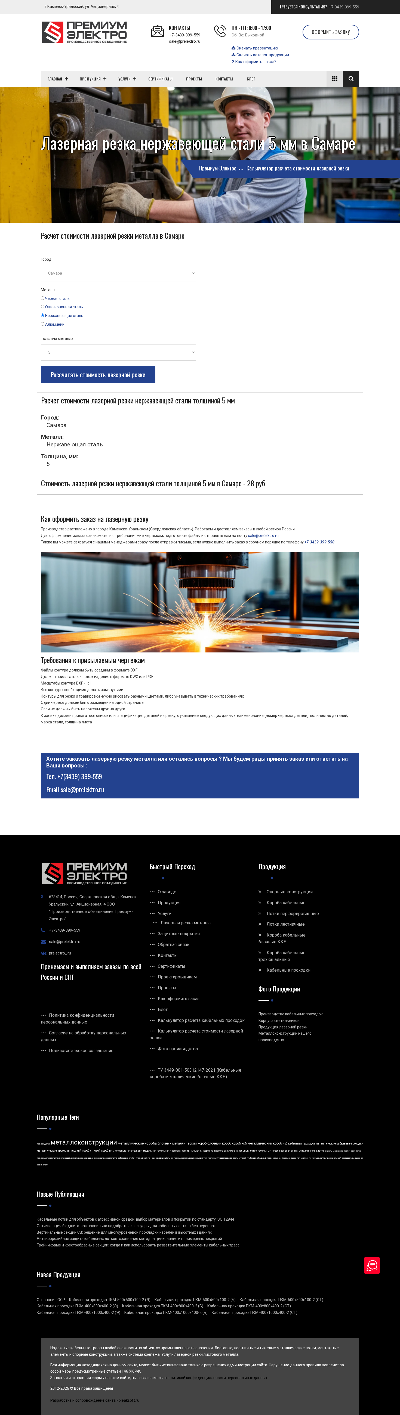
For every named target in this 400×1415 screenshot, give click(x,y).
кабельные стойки (126, 1158)
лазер (293, 1158)
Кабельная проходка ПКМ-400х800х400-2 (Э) (77, 1306)
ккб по (147, 1158)
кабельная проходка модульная (179, 1158)
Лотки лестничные (286, 924)
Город (46, 259)
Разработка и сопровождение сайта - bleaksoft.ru (94, 1400)
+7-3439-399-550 (319, 542)
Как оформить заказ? (255, 61)
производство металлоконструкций (53, 1158)
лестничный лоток (352, 1151)
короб (206, 1150)
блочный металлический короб (182, 1143)
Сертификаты (171, 966)
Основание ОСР (51, 1300)
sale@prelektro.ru (184, 41)
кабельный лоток (246, 1150)
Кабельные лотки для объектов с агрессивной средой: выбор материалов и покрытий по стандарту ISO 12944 (135, 1219)
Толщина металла (57, 338)
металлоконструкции (84, 1142)
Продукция (169, 902)
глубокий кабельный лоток (259, 1158)
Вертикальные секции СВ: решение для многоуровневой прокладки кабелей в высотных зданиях (124, 1232)
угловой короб (99, 1150)
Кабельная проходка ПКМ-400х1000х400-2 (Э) (78, 1312)
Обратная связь (173, 944)
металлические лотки (312, 1150)
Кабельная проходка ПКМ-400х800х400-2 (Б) (162, 1306)
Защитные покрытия (179, 933)
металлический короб (265, 1143)
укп (205, 1158)
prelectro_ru (60, 953)
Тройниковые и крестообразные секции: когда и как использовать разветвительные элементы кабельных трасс (138, 1245)
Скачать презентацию (256, 48)
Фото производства (178, 1048)
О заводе (167, 891)
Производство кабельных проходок (291, 1014)
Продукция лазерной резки (283, 1027)
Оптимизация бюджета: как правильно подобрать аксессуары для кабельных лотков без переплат (126, 1226)
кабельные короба (334, 1151)
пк (310, 1158)
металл (315, 1158)
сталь (235, 1158)
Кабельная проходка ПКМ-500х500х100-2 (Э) (109, 1300)
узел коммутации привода (220, 1158)
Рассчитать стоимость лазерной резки (98, 374)
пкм (112, 1150)
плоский (139, 1158)
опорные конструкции (128, 1150)
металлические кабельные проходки (339, 1143)
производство (43, 1144)
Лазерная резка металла (186, 922)
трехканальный (334, 1158)
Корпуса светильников (279, 1020)
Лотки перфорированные (293, 913)
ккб (285, 1143)
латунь (322, 1158)
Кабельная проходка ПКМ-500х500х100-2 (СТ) (281, 1300)
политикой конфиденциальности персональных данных (216, 1378)
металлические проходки (53, 1150)
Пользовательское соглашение (81, 1050)
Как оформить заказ (178, 998)
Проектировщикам (177, 976)
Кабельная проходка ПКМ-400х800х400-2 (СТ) (249, 1306)
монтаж (304, 1158)
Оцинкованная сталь (64, 307)
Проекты (167, 987)
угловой (242, 1158)
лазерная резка (288, 1150)
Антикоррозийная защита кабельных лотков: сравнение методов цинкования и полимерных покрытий (129, 1238)
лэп (298, 1158)
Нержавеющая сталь (64, 315)
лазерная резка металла (105, 1158)
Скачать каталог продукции (262, 54)
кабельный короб (268, 1150)
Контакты (168, 955)
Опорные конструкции (290, 891)
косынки (199, 1158)
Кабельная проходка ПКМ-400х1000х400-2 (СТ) (254, 1312)
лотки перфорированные (81, 1158)
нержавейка (157, 1158)
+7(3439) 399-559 (79, 776)
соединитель (348, 1158)
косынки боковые (281, 1158)
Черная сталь (57, 298)
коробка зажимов (224, 1150)
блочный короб (219, 1143)
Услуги (164, 913)
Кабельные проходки (288, 970)
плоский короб (79, 1150)
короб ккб (239, 1143)
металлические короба (137, 1143)
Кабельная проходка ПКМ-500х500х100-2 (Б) (195, 1300)
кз (212, 1150)
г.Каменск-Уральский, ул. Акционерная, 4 (82, 6)
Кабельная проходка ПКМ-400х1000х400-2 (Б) (166, 1312)
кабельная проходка (301, 1143)
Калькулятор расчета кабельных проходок (201, 1020)
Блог (163, 1009)
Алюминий (54, 324)
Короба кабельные (286, 902)
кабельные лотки (191, 1150)
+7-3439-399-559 (344, 7)
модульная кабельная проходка (162, 1150)
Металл (48, 290)
